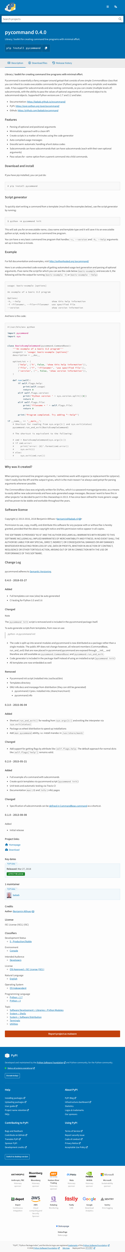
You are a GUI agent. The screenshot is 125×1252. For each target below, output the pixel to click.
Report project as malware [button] (62, 1034)
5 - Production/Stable (21, 941)
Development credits (14, 1147)
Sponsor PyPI (11, 1143)
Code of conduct (72, 1139)
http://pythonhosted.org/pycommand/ (69, 261)
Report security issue (74, 1135)
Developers (15, 960)
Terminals (15, 1020)
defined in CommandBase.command (68, 806)
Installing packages (14, 1098)
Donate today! (12, 1075)
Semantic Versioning (40, 571)
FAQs (7, 1114)
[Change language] (116, 7)
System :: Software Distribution (26, 1017)
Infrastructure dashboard (77, 1102)
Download (14, 850)
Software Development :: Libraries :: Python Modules (36, 1010)
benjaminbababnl (67, 519)
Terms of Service (72, 1131)
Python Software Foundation (50, 1062)
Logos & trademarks (74, 1110)
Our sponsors (71, 1114)
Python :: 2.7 (16, 997)
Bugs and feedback (14, 1131)
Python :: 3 (15, 1001)
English (13, 979)
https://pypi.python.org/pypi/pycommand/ (37, 106)
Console (14, 950)
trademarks (73, 1245)
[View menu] (108, 7)
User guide (10, 1106)
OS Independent (18, 988)
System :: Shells (18, 1013)
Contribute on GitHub (15, 1135)
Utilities (14, 1024)
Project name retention (15, 1110)
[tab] (15, 63)
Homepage (15, 845)
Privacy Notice (71, 1143)
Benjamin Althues (22, 911)
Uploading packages (14, 1102)
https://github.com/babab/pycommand (38, 110)
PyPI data (11, 863)
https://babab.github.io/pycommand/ (46, 102)
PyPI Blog (69, 1098)
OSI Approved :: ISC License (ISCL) (27, 969)
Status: (20, 1068)
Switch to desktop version (17, 1156)
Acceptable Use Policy (75, 1147)
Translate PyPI (11, 1139)
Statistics (69, 1106)
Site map (66, 1248)
